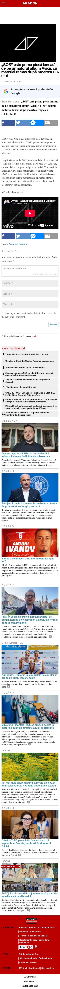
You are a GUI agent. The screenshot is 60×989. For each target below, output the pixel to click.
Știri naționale (45, 958)
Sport (6, 968)
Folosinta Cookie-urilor (30, 931)
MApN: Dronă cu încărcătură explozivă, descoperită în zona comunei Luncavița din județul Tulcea (31, 407)
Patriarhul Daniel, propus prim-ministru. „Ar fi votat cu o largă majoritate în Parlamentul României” (31, 400)
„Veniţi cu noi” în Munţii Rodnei (20, 387)
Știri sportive (47, 968)
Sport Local (34, 968)
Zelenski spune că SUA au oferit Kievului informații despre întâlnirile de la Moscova (29, 374)
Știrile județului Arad (29, 954)
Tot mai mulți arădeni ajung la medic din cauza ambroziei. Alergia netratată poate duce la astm (29, 784)
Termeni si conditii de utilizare (33, 936)
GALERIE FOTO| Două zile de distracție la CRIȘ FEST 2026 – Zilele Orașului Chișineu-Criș (30, 394)
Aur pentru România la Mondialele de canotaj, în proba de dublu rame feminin (29, 676)
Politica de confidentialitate (42, 927)
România (8, 471)
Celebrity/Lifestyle (27, 962)
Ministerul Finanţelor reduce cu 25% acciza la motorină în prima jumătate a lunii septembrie (28, 726)
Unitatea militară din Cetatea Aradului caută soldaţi (29, 361)
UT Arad (8, 526)
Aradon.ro (9, 927)
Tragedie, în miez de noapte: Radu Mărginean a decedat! (27, 381)
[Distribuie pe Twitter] (23, 123)
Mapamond (10, 421)
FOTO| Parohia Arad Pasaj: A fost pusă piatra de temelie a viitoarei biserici (29, 895)
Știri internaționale (28, 958)
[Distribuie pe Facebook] (8, 123)
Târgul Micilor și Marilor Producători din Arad (27, 354)
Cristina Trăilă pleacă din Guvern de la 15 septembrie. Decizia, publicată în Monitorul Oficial (26, 843)
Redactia (23, 927)
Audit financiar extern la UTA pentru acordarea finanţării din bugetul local (27, 413)
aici (35, 336)
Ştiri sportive (12, 643)
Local (6, 750)
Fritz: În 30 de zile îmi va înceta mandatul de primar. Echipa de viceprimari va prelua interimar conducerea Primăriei (30, 620)
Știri (5, 954)
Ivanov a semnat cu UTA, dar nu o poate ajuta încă (28, 560)
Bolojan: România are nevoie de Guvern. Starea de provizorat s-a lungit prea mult (29, 505)
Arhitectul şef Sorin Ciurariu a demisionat (25, 367)
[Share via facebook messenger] (37, 123)
